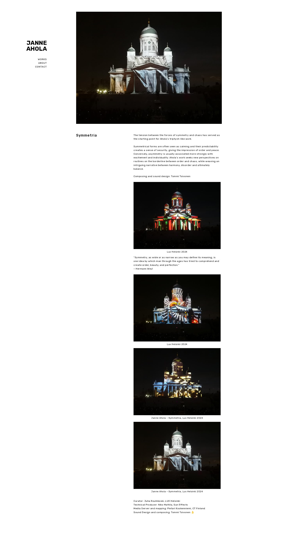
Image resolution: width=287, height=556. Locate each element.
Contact (41, 66)
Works (42, 59)
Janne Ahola (36, 46)
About (42, 63)
